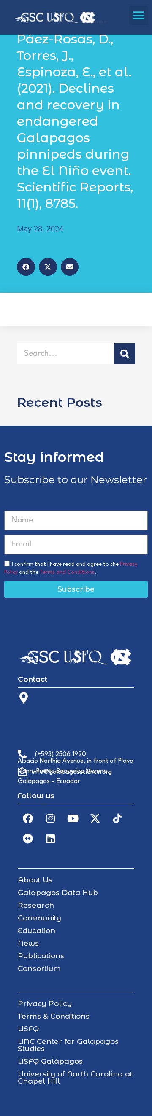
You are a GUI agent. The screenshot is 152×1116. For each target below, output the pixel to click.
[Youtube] (72, 818)
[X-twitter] (95, 818)
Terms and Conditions (67, 572)
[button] (138, 15)
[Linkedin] (50, 838)
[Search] (124, 353)
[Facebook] (28, 818)
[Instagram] (50, 818)
